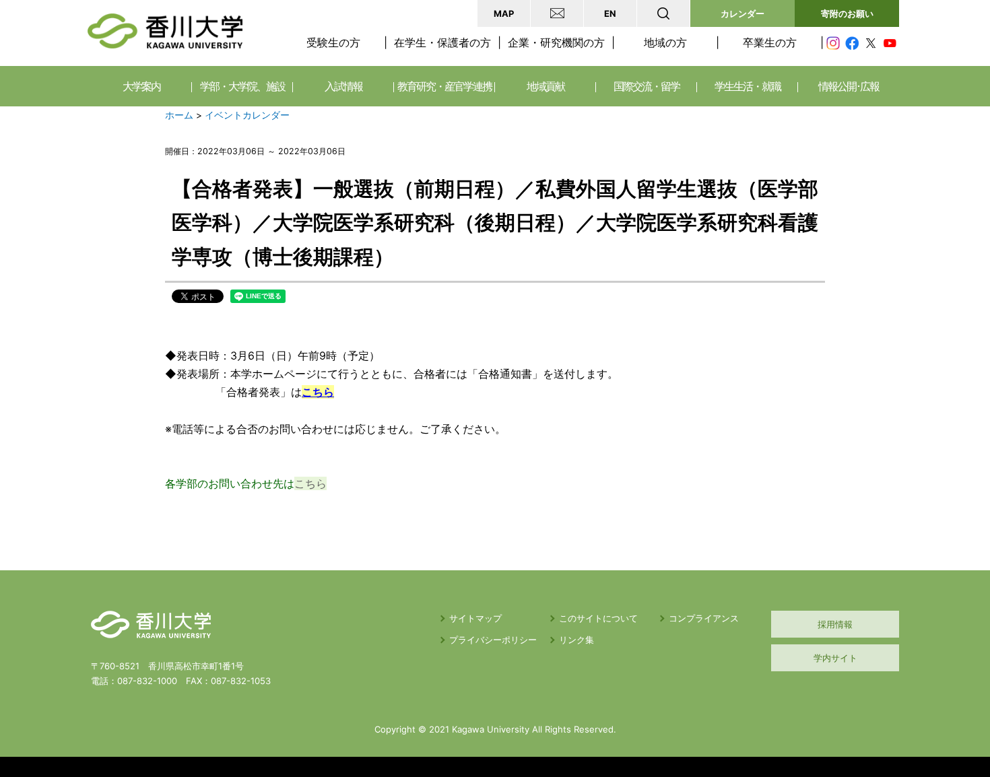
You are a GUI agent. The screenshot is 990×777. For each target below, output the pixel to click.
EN (610, 13)
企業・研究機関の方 (556, 42)
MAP (504, 13)
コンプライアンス (704, 618)
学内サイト (835, 657)
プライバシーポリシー (493, 639)
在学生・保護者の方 (442, 42)
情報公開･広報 (848, 86)
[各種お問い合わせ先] (557, 13)
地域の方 (665, 42)
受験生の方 (333, 42)
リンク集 (576, 639)
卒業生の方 (770, 42)
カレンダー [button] (742, 13)
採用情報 (835, 624)
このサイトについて (598, 618)
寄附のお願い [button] (847, 13)
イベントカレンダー (247, 115)
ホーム (179, 115)
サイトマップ (475, 618)
